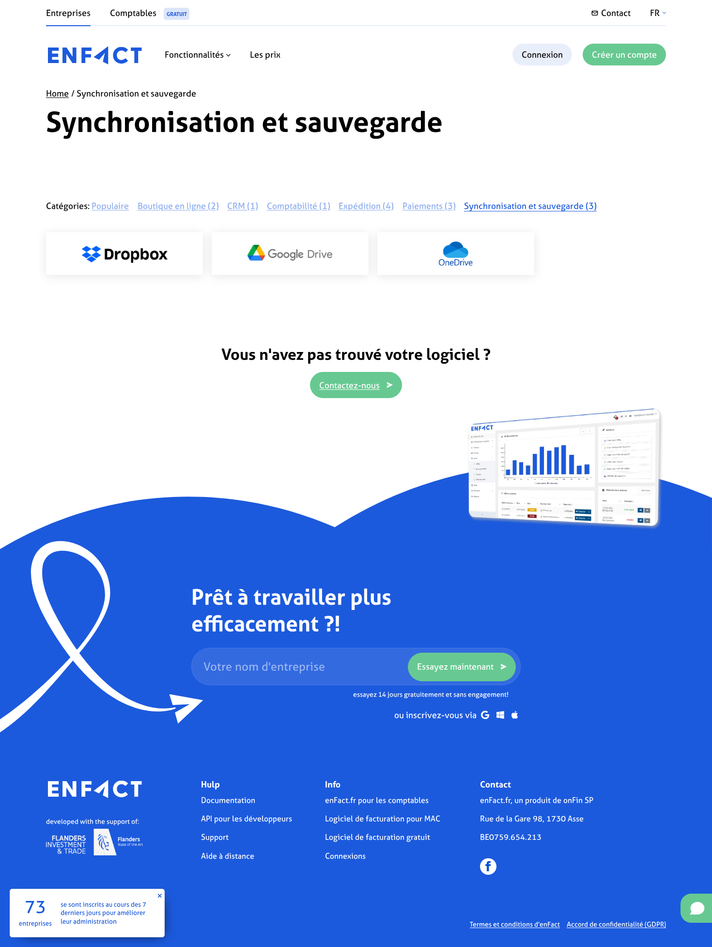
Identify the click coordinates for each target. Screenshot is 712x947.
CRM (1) (242, 206)
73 (35, 906)
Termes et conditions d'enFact (515, 924)
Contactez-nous (349, 385)
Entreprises (68, 13)
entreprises (35, 923)
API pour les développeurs (246, 818)
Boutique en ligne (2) (178, 206)
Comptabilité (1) (298, 206)
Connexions (345, 856)
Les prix (265, 54)
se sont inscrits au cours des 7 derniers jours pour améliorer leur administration (103, 912)
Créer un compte (624, 54)
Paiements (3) (429, 206)
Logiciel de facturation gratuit (377, 837)
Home (57, 93)
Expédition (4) (366, 206)
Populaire (110, 206)
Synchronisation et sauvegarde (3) (530, 206)
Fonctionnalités (195, 54)
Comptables (148, 13)
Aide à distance (227, 856)
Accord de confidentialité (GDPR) (616, 924)
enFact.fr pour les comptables (377, 800)
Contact (616, 13)
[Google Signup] (485, 715)
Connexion (542, 54)
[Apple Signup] (514, 715)
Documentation (228, 800)
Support (215, 837)
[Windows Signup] (500, 715)
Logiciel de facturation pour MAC (382, 818)
